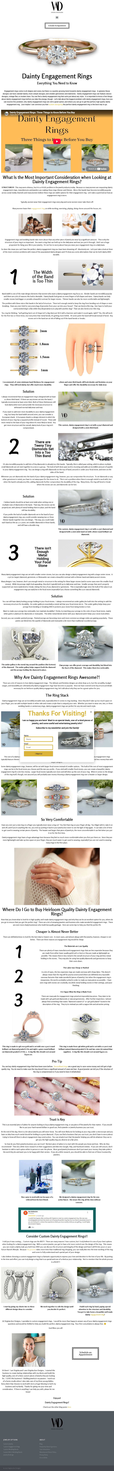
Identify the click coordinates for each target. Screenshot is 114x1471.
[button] (91, 712)
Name (26, 736)
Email (26, 744)
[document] (57, 735)
